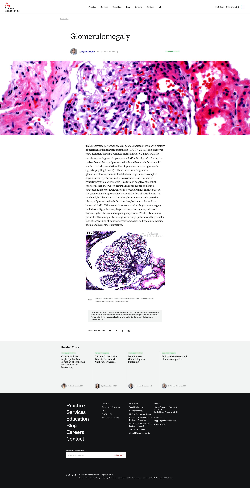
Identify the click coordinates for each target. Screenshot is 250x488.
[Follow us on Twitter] (72, 475)
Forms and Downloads (111, 407)
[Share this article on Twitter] (110, 331)
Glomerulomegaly (122, 301)
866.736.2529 (160, 424)
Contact (75, 438)
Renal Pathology (136, 407)
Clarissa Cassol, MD (110, 386)
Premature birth (147, 298)
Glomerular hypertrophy (104, 301)
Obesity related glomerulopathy (127, 298)
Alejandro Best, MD (88, 52)
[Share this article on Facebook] (116, 331)
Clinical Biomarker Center (140, 433)
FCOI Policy (168, 478)
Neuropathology (136, 411)
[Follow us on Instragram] (69, 475)
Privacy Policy (95, 478)
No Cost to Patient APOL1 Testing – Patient (140, 424)
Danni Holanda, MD (76, 386)
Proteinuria (108, 298)
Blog (71, 425)
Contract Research (137, 429)
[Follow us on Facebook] (67, 475)
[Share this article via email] (129, 331)
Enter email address (76, 455)
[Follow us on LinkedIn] (75, 475)
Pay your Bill (107, 414)
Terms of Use (83, 478)
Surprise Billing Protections (152, 478)
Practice (75, 405)
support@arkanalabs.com (165, 421)
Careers (75, 432)
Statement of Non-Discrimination (130, 478)
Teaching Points (172, 51)
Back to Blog (64, 19)
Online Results (231, 7)
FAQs (104, 411)
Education (77, 418)
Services (76, 412)
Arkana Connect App (110, 418)
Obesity (98, 298)
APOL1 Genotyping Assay (140, 414)
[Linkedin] (122, 331)
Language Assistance (109, 478)
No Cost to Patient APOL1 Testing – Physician (140, 419)
